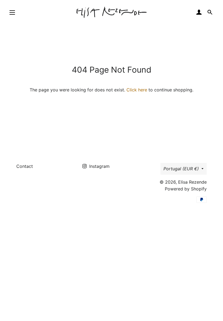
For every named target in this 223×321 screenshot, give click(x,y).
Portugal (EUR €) (181, 168)
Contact (24, 166)
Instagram (99, 166)
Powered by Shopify (186, 189)
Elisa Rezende (192, 182)
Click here (136, 89)
